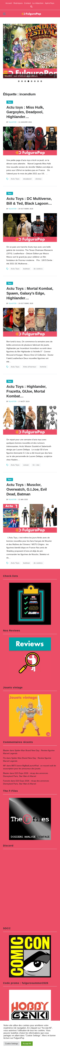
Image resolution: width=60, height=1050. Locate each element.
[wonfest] (30, 51)
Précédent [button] (6, 50)
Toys (10, 102)
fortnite (43, 367)
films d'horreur (29, 367)
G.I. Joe (36, 465)
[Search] (31, 7)
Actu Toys (15, 179)
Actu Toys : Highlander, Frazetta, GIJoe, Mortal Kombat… (26, 391)
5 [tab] (31, 81)
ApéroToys (49, 3)
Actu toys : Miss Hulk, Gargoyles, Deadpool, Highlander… (25, 112)
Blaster (13, 122)
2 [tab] (22, 81)
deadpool (27, 179)
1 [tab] (19, 81)
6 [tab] (35, 81)
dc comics (38, 269)
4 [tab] (28, 81)
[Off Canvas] (4, 14)
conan (26, 465)
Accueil (9, 3)
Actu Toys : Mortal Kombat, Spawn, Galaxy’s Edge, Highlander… (29, 293)
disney (38, 179)
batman (26, 269)
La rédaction (38, 3)
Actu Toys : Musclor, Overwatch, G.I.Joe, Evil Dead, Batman (26, 489)
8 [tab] (41, 81)
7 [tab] (38, 81)
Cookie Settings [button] (11, 1044)
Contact (27, 3)
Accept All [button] (27, 1044)
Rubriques (18, 3)
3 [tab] (25, 81)
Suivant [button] (53, 50)
